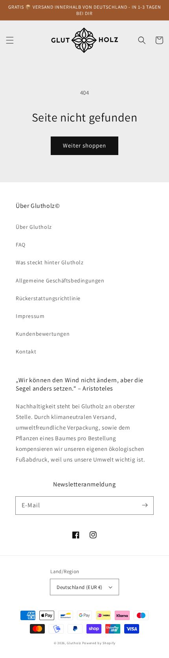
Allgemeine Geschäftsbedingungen (60, 280)
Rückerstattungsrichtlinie (48, 298)
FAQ (21, 244)
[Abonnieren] (144, 505)
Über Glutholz (34, 226)
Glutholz (74, 643)
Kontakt (26, 351)
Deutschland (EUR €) (80, 587)
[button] (9, 40)
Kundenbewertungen (43, 333)
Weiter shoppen (84, 145)
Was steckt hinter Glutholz (50, 262)
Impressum (30, 316)
